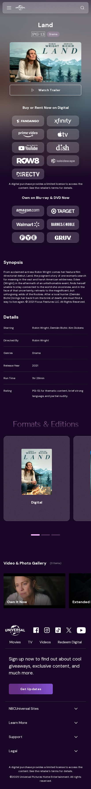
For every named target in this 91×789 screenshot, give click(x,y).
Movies (15, 642)
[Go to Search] (82, 8)
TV (30, 642)
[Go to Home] (20, 8)
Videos (45, 642)
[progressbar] (35, 535)
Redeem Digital (70, 642)
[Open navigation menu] (9, 8)
